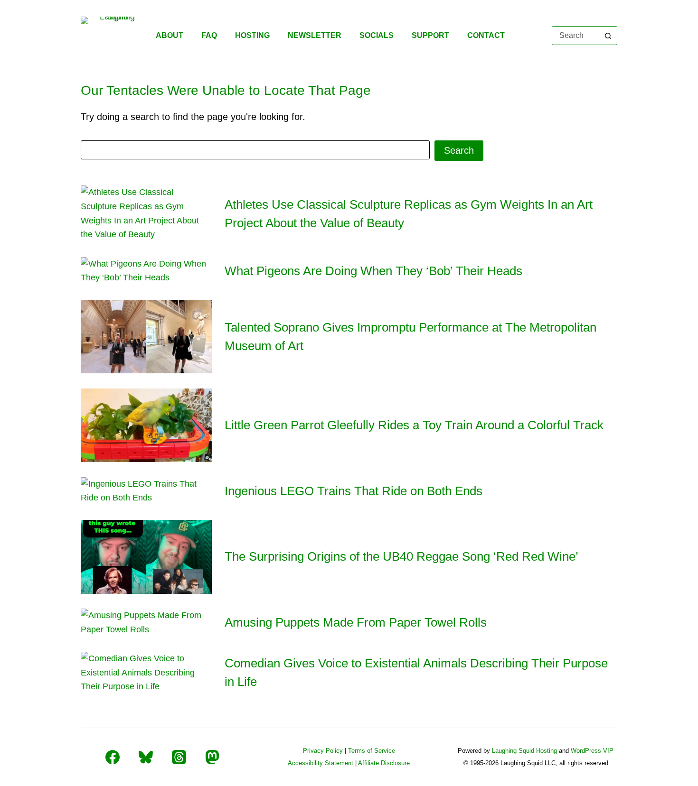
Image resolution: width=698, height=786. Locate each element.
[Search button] (608, 36)
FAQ (209, 35)
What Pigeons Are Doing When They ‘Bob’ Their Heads (373, 271)
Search (459, 150)
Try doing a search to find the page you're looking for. (193, 116)
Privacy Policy (323, 750)
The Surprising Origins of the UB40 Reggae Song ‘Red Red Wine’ (401, 556)
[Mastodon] (212, 757)
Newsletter (314, 35)
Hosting (252, 35)
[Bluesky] (146, 757)
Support (430, 35)
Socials (376, 35)
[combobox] (575, 35)
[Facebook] (112, 757)
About (169, 35)
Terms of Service (371, 750)
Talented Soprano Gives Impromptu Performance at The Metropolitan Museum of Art (410, 336)
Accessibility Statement (320, 763)
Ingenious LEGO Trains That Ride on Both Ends (353, 491)
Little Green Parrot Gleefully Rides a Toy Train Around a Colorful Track (414, 425)
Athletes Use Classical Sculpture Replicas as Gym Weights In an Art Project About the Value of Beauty (409, 213)
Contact (486, 35)
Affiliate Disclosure (384, 763)
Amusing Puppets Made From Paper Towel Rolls (356, 622)
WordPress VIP (592, 750)
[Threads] (179, 757)
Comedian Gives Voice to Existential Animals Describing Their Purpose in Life (416, 672)
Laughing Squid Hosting (524, 750)
